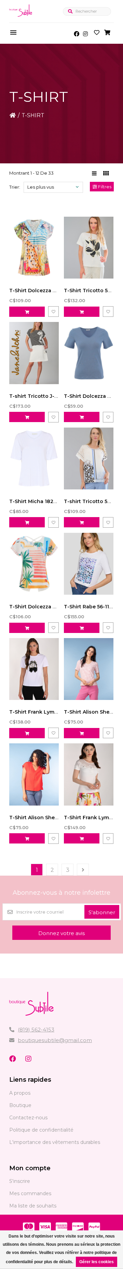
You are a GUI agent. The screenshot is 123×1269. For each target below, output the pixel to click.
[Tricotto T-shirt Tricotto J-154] (34, 353)
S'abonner (101, 912)
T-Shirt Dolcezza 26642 (38, 607)
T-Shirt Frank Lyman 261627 (44, 712)
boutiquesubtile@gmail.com (55, 1040)
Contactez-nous (28, 1118)
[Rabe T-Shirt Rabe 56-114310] (88, 564)
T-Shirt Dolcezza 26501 (93, 396)
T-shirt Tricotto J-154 (36, 396)
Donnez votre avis (61, 933)
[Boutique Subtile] (20, 17)
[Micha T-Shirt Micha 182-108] (34, 458)
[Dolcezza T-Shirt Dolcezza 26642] (34, 564)
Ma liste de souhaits (32, 1206)
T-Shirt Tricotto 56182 (91, 290)
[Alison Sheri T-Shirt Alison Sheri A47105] (34, 774)
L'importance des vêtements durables (54, 1142)
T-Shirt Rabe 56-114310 (92, 607)
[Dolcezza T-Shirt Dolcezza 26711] (34, 248)
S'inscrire (19, 1181)
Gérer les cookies (96, 1261)
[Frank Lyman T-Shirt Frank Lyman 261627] (34, 669)
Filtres (104, 186)
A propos (19, 1093)
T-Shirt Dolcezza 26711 (37, 290)
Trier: (14, 187)
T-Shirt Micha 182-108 (36, 501)
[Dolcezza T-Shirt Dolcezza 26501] (88, 353)
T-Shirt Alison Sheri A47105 (43, 817)
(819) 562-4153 (36, 1029)
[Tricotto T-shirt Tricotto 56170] (88, 458)
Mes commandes (30, 1193)
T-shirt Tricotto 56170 (91, 501)
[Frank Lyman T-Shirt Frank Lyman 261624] (88, 774)
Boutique (20, 1105)
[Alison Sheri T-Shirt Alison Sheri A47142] (88, 669)
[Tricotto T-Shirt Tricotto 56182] (88, 248)
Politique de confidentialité (41, 1130)
